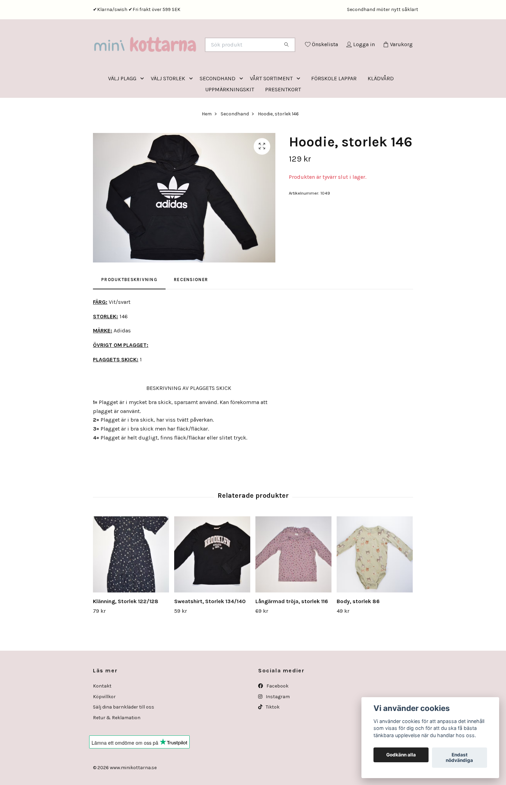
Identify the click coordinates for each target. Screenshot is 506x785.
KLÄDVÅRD (381, 107)
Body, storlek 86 (358, 630)
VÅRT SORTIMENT (271, 107)
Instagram (277, 725)
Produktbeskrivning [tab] (129, 308)
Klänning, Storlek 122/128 (125, 630)
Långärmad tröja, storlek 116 (291, 630)
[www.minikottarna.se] (173, 54)
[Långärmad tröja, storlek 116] (293, 583)
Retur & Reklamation (116, 746)
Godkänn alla (401, 755)
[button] (143, 107)
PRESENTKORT (283, 118)
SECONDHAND (217, 107)
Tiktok (272, 735)
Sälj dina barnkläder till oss (123, 735)
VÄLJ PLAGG (122, 107)
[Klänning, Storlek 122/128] (131, 583)
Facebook (276, 714)
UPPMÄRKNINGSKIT (229, 118)
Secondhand (235, 142)
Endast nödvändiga (459, 757)
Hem (207, 142)
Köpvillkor (104, 725)
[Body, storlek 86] (375, 583)
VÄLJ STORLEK (168, 107)
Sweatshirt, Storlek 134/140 (210, 630)
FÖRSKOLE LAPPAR (334, 107)
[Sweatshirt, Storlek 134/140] (212, 583)
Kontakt (102, 714)
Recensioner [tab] (191, 308)
